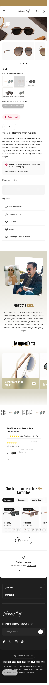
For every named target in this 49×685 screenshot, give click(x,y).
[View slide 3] (25, 570)
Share (8, 199)
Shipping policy (38, 669)
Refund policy (8, 669)
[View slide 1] (19, 570)
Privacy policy (18, 669)
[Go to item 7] (23, 63)
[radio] (7, 81)
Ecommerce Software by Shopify (31, 666)
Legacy (7, 523)
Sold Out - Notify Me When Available (19, 133)
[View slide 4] (28, 570)
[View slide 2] (22, 570)
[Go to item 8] (26, 63)
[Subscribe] (40, 631)
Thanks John (13, 446)
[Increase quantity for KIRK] (13, 127)
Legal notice (30, 672)
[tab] (8, 500)
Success (27, 523)
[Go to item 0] (20, 63)
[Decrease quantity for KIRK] (4, 127)
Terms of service (27, 669)
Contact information (19, 672)
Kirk (8, 459)
